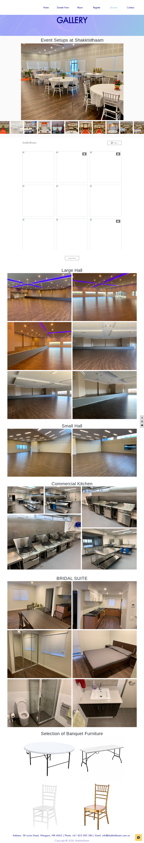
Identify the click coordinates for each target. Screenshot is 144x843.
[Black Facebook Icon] (142, 418)
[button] (130, 7)
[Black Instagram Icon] (142, 422)
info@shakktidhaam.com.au (116, 835)
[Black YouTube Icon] (142, 425)
